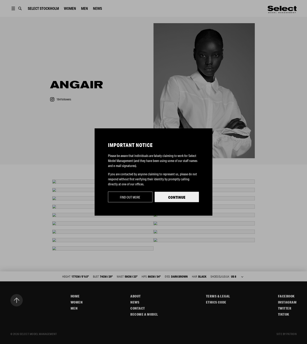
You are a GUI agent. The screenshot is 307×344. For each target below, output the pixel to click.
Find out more (130, 197)
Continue (176, 197)
